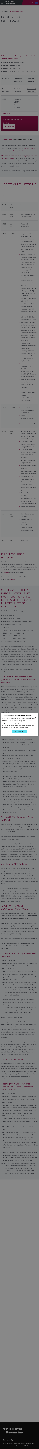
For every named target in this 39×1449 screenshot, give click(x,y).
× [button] (35, 717)
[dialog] (19, 724)
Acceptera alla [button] (19, 731)
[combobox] (30, 717)
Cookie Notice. (24, 727)
